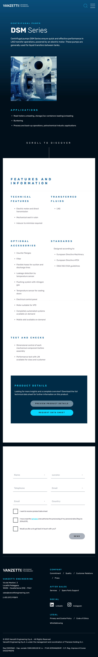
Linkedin (59, 606)
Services (53, 590)
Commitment (55, 573)
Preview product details (52, 404)
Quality (68, 573)
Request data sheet (52, 413)
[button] (85, 6)
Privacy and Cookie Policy (61, 618)
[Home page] (16, 7)
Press (57, 578)
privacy (35, 519)
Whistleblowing (56, 623)
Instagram (77, 606)
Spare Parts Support (70, 590)
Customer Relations (84, 573)
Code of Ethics (82, 618)
